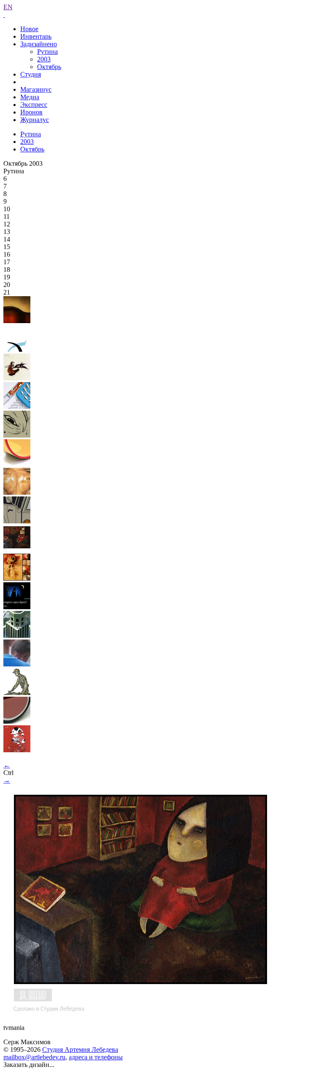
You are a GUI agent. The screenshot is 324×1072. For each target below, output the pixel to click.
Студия (30, 74)
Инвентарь (35, 36)
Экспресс (33, 104)
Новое (29, 28)
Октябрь (49, 66)
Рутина (47, 51)
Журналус (34, 119)
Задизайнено (38, 44)
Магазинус (35, 89)
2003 (44, 59)
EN (8, 7)
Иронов (31, 112)
